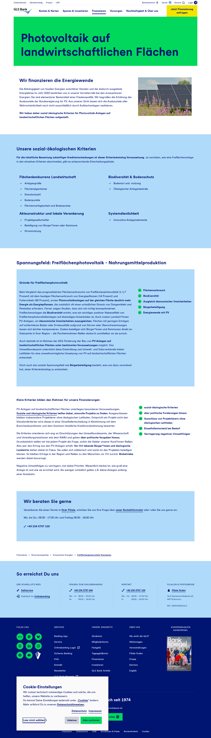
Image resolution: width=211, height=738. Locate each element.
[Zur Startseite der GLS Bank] (23, 11)
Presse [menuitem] (132, 659)
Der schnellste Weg (29, 584)
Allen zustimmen (91, 720)
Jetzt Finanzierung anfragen (182, 11)
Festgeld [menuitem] (96, 647)
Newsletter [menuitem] (60, 670)
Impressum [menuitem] (67, 731)
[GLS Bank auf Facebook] (20, 655)
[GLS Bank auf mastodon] (29, 636)
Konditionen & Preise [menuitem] (110, 731)
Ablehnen (72, 720)
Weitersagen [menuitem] (136, 642)
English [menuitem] (133, 670)
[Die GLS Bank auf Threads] (20, 646)
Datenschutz (79, 710)
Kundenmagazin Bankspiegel (180, 628)
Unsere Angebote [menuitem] (102, 627)
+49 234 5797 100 (38, 526)
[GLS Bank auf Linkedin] (29, 646)
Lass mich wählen (33, 720)
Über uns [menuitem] (134, 627)
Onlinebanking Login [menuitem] (65, 647)
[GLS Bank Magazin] (20, 636)
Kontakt (127, 584)
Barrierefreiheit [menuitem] (131, 731)
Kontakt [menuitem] (58, 665)
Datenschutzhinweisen (70, 704)
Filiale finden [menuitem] (136, 653)
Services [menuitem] (59, 627)
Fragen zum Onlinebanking (85, 584)
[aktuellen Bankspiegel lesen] (179, 653)
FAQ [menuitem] (56, 659)
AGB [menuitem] (94, 731)
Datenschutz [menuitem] (82, 731)
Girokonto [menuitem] (97, 636)
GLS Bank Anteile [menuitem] (101, 670)
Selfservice (27, 590)
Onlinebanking (42, 596)
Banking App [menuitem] (61, 636)
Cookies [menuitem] (145, 731)
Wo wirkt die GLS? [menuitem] (139, 636)
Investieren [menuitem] (97, 665)
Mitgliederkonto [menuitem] (100, 642)
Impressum (95, 710)
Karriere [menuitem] (133, 665)
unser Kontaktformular (129, 509)
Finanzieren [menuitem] (98, 659)
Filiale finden (179, 590)
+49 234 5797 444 (83, 590)
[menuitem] (20, 2)
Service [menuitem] (58, 642)
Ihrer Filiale (68, 509)
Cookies (83, 700)
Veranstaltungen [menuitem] (138, 647)
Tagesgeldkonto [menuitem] (100, 653)
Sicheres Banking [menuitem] (63, 653)
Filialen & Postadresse (180, 584)
